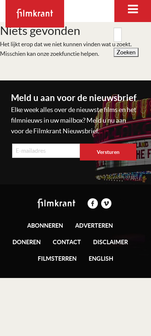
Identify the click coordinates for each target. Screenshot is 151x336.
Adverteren (94, 225)
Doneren (26, 242)
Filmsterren (57, 258)
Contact (67, 242)
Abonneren (45, 225)
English (101, 258)
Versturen (108, 152)
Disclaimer (110, 242)
